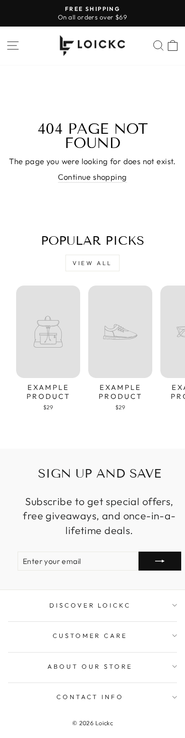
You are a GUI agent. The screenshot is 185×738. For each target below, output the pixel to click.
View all (92, 263)
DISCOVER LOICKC (90, 605)
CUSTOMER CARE (90, 635)
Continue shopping (92, 177)
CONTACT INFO (90, 697)
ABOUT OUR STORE (90, 666)
